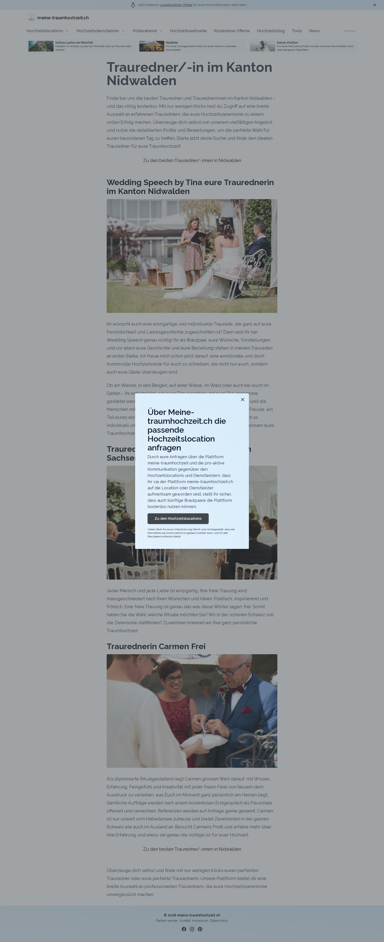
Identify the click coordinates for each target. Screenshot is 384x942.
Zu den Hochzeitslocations (178, 518)
